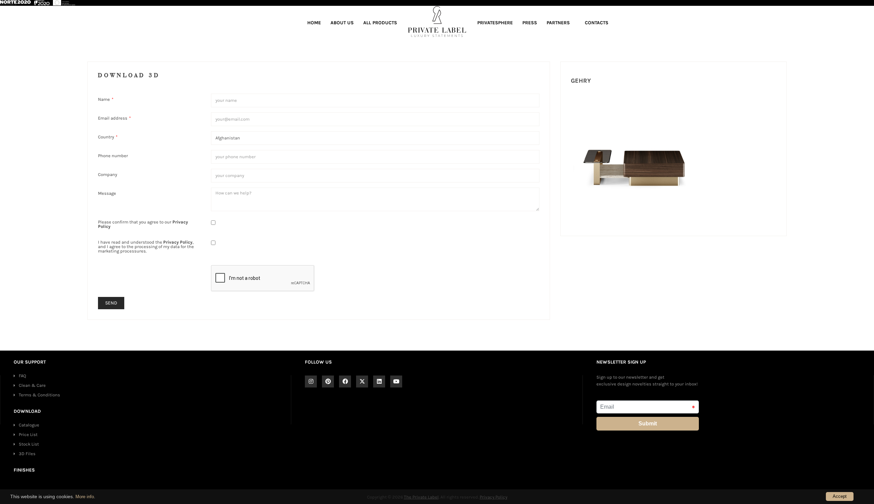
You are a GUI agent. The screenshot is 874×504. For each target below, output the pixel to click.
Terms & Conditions (39, 394)
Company (107, 174)
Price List (28, 434)
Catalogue (29, 424)
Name (105, 99)
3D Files (27, 453)
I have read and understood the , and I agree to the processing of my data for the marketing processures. (146, 246)
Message (107, 193)
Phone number (113, 155)
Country (107, 136)
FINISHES (24, 470)
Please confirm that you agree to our (143, 224)
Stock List (29, 444)
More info (84, 496)
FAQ (22, 375)
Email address (114, 117)
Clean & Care (32, 385)
